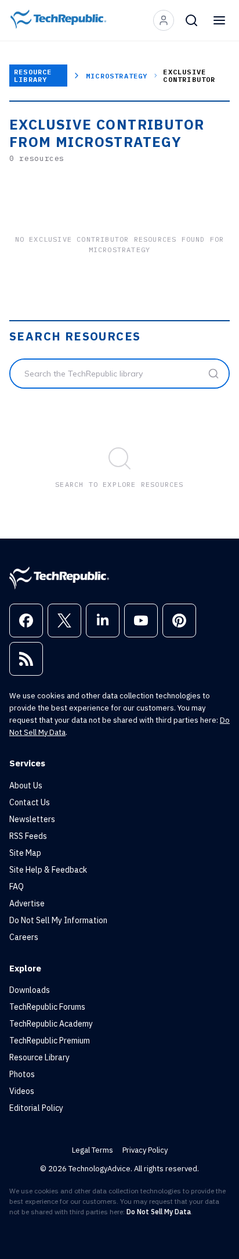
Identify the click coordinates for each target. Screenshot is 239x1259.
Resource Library (33, 75)
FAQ (16, 886)
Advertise (27, 903)
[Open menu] (219, 20)
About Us (25, 785)
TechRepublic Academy (51, 1023)
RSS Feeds (28, 836)
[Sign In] (163, 20)
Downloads (29, 990)
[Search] (191, 20)
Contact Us (29, 802)
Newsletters (32, 819)
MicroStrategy (117, 75)
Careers (23, 937)
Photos (22, 1074)
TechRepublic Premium (49, 1040)
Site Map (25, 853)
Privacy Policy (145, 1150)
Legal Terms (92, 1150)
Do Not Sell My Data (158, 1211)
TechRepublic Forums (47, 1007)
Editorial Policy (36, 1108)
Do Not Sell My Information (58, 920)
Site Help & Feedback (48, 870)
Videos (21, 1091)
